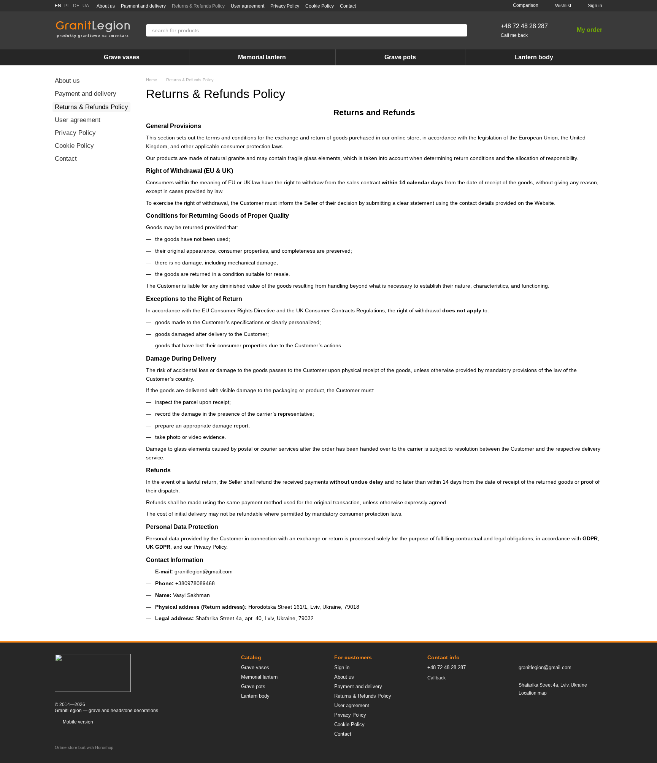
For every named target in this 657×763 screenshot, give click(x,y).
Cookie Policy (319, 6)
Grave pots (400, 57)
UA (86, 5)
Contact (348, 6)
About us (106, 6)
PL (67, 5)
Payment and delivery (143, 6)
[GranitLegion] (93, 672)
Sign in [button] (341, 667)
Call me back (514, 35)
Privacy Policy (284, 6)
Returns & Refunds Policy (198, 6)
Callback (436, 678)
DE (76, 5)
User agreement (247, 6)
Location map (533, 693)
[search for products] (461, 30)
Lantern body (533, 57)
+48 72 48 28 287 (524, 26)
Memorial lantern (262, 57)
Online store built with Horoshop (84, 747)
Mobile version (77, 722)
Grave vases (122, 57)
